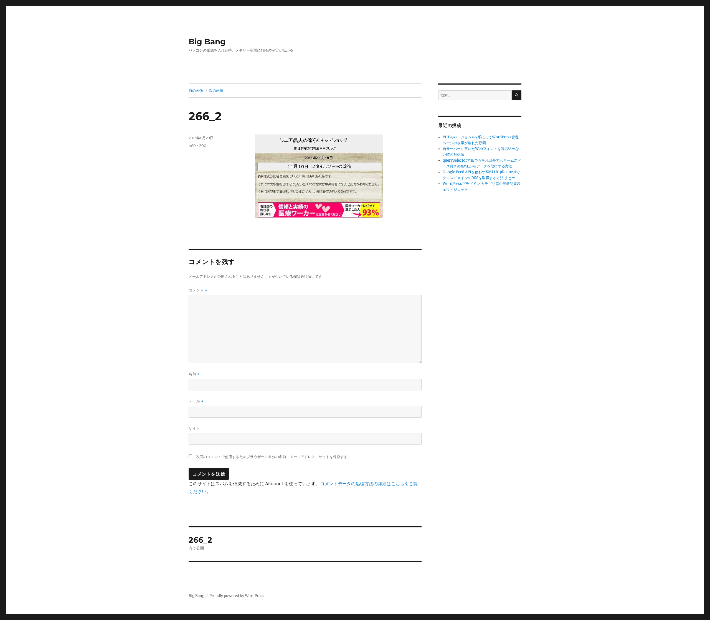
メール (196, 401)
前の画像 (196, 90)
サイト (194, 428)
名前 (194, 374)
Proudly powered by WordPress (236, 595)
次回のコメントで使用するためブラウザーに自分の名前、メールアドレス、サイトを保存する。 (273, 456)
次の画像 (216, 90)
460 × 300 (197, 145)
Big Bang (207, 41)
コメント (198, 290)
